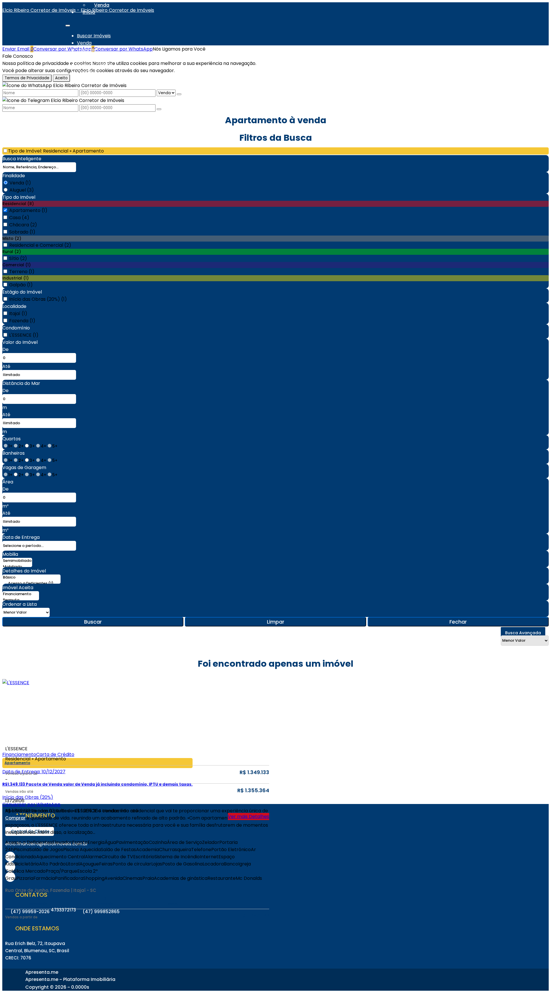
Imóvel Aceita (17, 587)
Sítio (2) (18, 258)
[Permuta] (20, 600)
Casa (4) (19, 217)
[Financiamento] (20, 594)
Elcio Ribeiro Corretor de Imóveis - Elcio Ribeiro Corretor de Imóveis (78, 10)
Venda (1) (20, 183)
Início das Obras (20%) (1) (38, 299)
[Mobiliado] (17, 567)
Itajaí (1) (18, 313)
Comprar (15, 818)
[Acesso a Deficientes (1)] (31, 584)
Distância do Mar (21, 383)
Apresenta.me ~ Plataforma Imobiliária (70, 979)
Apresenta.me (41, 972)
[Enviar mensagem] (179, 94)
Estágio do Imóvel (22, 292)
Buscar (93, 621)
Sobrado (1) (22, 232)
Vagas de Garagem (24, 467)
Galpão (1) (21, 284)
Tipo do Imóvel (18, 197)
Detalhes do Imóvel (24, 571)
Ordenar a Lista (19, 604)
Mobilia (10, 554)
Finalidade (13, 175)
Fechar (458, 621)
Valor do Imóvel (20, 342)
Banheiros (13, 453)
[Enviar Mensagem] (159, 109)
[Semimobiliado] (17, 561)
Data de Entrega (21, 537)
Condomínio (16, 328)
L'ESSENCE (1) (23, 335)
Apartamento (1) (28, 210)
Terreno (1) (21, 271)
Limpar (275, 621)
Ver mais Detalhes (248, 816)
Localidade (14, 306)
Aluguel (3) (21, 190)
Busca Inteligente (21, 158)
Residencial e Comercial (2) (40, 245)
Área (7, 482)
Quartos (11, 438)
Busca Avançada (523, 633)
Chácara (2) (23, 224)
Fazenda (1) (22, 320)
